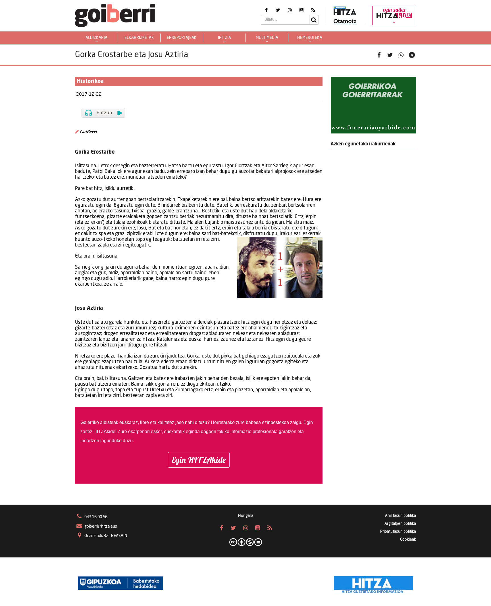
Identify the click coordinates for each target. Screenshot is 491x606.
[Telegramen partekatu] (412, 55)
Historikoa (90, 81)
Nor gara (245, 516)
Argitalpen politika (400, 524)
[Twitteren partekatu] (390, 55)
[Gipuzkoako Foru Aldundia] (120, 583)
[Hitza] (373, 583)
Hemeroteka (309, 38)
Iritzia (224, 38)
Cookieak (408, 540)
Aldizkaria (96, 38)
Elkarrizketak (139, 38)
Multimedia (267, 38)
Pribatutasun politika (398, 532)
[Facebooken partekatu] (379, 55)
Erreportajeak (182, 38)
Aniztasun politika (400, 516)
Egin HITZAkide (199, 460)
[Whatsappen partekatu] (401, 55)
